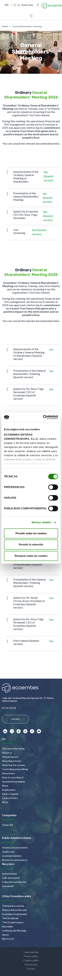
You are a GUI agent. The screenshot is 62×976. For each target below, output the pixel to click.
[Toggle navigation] (31, 16)
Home (5, 26)
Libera (5, 934)
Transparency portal (13, 905)
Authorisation (9, 873)
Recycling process (12, 760)
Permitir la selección (31, 544)
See (51, 349)
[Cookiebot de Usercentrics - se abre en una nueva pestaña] (43, 417)
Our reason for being (13, 748)
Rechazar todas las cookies (31, 555)
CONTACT (15, 719)
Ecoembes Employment (14, 914)
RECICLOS (8, 938)
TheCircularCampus (13, 922)
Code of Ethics (10, 798)
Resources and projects (15, 859)
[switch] (53, 487)
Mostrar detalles (41, 522)
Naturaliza (7, 926)
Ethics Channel (10, 793)
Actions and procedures (15, 847)
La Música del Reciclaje (14, 930)
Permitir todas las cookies (31, 533)
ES (15, 4)
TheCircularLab (10, 918)
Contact (31, 968)
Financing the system (13, 765)
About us (7, 752)
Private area (31, 964)
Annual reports (10, 756)
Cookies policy (31, 960)
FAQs (5, 802)
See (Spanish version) (48, 176)
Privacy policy (31, 956)
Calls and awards (11, 877)
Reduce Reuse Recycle (14, 909)
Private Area (27, 5)
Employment (9, 789)
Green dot (7, 824)
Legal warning (31, 952)
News (5, 785)
